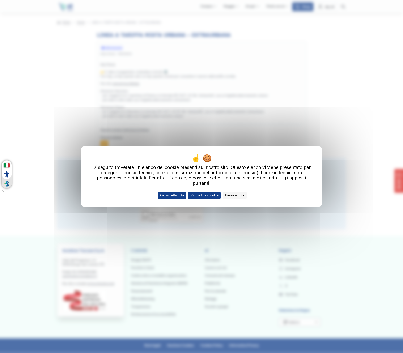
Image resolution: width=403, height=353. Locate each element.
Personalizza (235, 195)
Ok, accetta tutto (172, 195)
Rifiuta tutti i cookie (204, 195)
